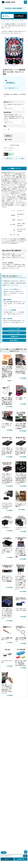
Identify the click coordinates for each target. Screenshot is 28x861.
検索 (25, 856)
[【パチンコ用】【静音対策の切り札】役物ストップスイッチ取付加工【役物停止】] (20, 416)
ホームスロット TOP (5, 20)
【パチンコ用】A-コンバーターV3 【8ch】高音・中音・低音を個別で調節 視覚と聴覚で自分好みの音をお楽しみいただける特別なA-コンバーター (20, 478)
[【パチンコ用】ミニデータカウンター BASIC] (20, 601)
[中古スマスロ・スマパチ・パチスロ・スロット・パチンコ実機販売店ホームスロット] (8, 2)
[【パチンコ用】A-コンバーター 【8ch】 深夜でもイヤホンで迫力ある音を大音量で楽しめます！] (20, 441)
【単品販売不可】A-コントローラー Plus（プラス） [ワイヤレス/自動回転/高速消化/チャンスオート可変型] (20, 370)
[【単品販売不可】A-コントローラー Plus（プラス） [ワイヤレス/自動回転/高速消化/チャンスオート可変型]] (20, 359)
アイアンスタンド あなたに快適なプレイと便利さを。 (20, 505)
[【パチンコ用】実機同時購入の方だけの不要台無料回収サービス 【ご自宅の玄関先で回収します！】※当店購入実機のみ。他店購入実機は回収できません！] (7, 359)
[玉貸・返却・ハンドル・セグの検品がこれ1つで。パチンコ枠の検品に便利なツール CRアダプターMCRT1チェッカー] (7, 677)
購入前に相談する (14, 340)
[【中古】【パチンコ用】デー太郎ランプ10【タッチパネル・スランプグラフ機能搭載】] (7, 569)
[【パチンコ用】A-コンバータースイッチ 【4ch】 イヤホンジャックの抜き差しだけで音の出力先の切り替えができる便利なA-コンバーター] (7, 467)
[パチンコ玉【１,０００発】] (7, 653)
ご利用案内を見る (14, 336)
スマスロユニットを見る (14, 329)
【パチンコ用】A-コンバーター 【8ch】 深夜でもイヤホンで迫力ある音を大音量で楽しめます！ (20, 451)
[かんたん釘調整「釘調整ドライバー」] (7, 630)
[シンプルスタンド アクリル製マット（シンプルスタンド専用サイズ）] (7, 541)
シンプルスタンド (6, 527)
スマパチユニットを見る (14, 332)
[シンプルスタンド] (7, 520)
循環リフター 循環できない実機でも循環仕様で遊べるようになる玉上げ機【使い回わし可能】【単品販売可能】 (7, 401)
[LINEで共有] (11, 154)
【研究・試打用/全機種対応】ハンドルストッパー (20, 639)
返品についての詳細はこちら (9, 147)
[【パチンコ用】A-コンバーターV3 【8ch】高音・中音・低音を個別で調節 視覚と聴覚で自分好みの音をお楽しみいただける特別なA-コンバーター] (20, 467)
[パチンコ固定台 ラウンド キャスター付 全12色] (7, 416)
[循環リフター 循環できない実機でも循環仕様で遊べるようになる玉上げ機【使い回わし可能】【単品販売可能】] (7, 390)
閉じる (4, 852)
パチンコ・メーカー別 (14, 20)
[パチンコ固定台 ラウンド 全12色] (20, 390)
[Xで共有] (6, 154)
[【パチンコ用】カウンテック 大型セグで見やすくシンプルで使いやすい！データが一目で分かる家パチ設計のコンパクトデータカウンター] (7, 601)
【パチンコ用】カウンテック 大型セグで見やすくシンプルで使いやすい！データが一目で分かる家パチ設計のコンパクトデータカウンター (7, 613)
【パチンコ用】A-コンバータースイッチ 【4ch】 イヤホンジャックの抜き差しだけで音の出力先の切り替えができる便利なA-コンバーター (7, 478)
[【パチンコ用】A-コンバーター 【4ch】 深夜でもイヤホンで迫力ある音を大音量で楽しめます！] (7, 441)
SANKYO (21, 20)
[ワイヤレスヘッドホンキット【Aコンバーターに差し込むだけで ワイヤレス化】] (7, 496)
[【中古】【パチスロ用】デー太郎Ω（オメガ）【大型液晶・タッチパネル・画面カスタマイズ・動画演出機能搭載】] (20, 541)
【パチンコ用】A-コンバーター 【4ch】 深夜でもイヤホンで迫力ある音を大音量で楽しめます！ (7, 451)
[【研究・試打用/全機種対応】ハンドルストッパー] (20, 630)
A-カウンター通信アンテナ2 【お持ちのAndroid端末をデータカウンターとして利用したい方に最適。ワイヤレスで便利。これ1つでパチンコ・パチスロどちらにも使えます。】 (20, 583)
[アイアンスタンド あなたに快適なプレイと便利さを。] (20, 496)
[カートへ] (25, 852)
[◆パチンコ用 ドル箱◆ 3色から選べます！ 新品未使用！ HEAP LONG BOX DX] (20, 653)
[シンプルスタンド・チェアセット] (20, 520)
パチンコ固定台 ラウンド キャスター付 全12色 (7, 425)
